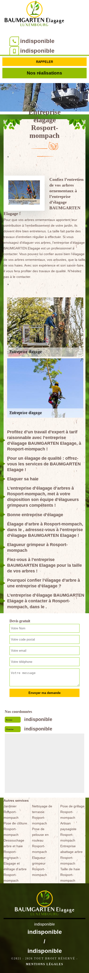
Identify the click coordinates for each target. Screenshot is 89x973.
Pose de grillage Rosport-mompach (72, 811)
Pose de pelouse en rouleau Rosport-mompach (40, 840)
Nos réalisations (44, 72)
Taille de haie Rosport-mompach (70, 874)
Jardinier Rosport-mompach (11, 811)
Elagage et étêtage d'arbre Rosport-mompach (15, 871)
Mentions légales (44, 964)
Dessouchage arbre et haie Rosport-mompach (14, 848)
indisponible (37, 41)
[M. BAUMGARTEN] (34, 14)
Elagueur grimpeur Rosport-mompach (39, 866)
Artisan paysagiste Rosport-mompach (68, 831)
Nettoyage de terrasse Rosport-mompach (42, 814)
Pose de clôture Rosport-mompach (15, 829)
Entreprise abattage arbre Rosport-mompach (71, 854)
